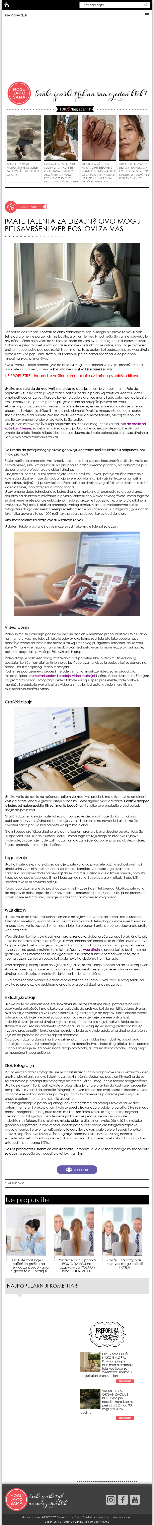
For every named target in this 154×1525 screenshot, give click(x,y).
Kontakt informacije (96, 1517)
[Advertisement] (77, 50)
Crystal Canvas (63, 1521)
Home (7, 5)
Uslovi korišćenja (122, 1517)
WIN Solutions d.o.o (96, 1521)
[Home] (37, 1500)
